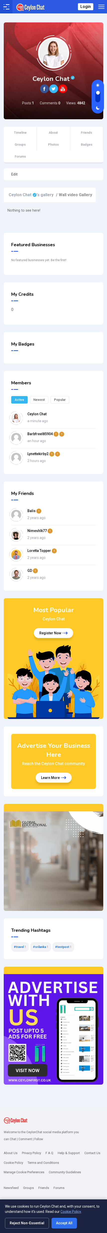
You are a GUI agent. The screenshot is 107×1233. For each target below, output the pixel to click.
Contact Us (92, 1153)
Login (85, 6)
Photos (53, 144)
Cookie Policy (70, 1212)
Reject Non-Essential (27, 1223)
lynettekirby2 (43, 453)
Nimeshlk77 (40, 530)
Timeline (20, 132)
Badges (86, 144)
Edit (14, 174)
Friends (86, 132)
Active (19, 400)
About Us (10, 1153)
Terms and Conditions (43, 1163)
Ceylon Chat (37, 413)
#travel (20, 947)
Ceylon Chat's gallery (31, 193)
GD (32, 570)
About (53, 132)
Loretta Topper (42, 550)
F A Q (49, 1153)
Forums (20, 156)
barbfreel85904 (45, 433)
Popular (60, 400)
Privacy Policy (31, 1153)
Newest (39, 400)
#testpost (63, 947)
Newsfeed (11, 1188)
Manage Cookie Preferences (24, 1172)
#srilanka (41, 947)
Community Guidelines (65, 1172)
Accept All (64, 1223)
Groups (20, 144)
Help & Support (69, 1153)
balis (34, 510)
